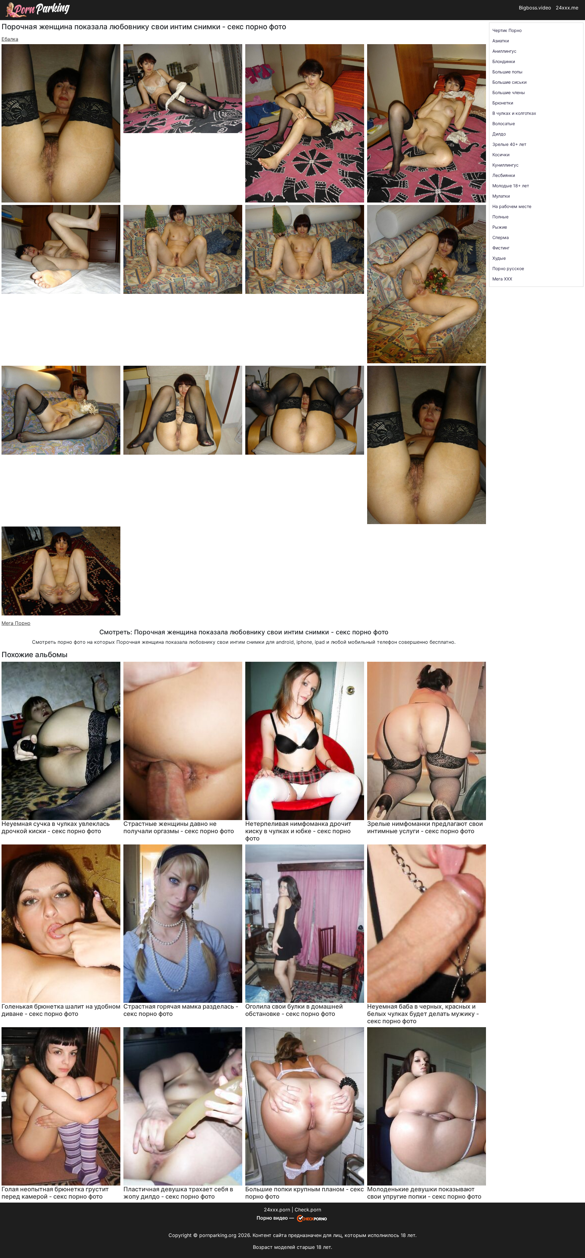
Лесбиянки (503, 175)
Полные (500, 216)
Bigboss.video (535, 8)
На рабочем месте (511, 206)
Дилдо (499, 133)
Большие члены (508, 92)
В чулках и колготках (514, 113)
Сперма (500, 237)
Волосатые (503, 123)
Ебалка (10, 39)
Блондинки (503, 61)
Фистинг (500, 247)
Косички (500, 154)
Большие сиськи (509, 82)
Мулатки (501, 196)
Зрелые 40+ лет (509, 144)
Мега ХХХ (502, 278)
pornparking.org (217, 1235)
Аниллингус (504, 51)
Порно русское (508, 268)
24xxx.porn (277, 1210)
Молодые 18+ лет (510, 185)
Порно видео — (276, 1218)
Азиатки (500, 40)
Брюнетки (502, 102)
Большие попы (507, 71)
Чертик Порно (507, 30)
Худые (499, 258)
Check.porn (308, 1210)
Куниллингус (505, 164)
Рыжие (499, 227)
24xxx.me (567, 8)
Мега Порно (16, 623)
